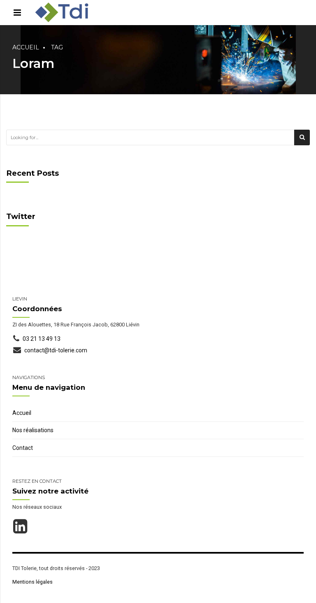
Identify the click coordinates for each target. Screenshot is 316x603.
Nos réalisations (32, 430)
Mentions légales (32, 582)
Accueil (25, 47)
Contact (22, 448)
